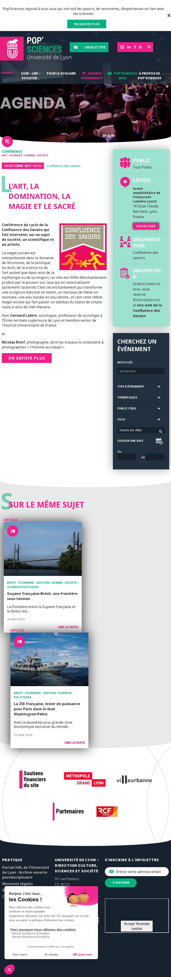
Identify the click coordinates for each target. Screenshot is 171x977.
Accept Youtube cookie (137, 926)
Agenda (7, 73)
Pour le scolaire (61, 73)
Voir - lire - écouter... (31, 75)
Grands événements (92, 75)
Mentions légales (17, 883)
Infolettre (95, 47)
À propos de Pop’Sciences (149, 75)
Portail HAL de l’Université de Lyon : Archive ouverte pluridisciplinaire (25, 872)
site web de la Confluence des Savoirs (147, 310)
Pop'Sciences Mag (125, 75)
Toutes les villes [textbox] (130, 430)
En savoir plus (26, 358)
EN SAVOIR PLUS (87, 24)
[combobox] (141, 430)
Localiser (146, 226)
